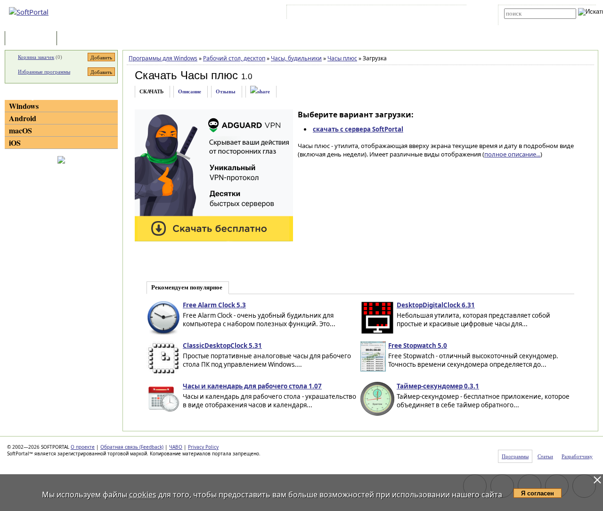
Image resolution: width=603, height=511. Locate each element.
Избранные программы (44, 71)
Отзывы (226, 91)
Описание (189, 91)
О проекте (83, 447)
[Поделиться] (260, 92)
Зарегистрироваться (370, 13)
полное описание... (512, 154)
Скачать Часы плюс (186, 75)
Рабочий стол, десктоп (234, 58)
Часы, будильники (296, 58)
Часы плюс (342, 58)
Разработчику (577, 456)
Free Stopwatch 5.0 (417, 345)
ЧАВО (175, 447)
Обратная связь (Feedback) (131, 447)
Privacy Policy (203, 447)
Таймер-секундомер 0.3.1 (438, 386)
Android (22, 118)
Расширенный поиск (530, 22)
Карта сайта (419, 13)
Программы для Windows (163, 58)
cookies (142, 494)
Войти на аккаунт (317, 13)
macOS (20, 130)
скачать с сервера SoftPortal (358, 129)
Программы (33, 38)
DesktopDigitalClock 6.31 (436, 305)
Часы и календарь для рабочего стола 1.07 (252, 386)
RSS (447, 13)
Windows (24, 105)
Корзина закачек (36, 57)
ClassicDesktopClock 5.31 (222, 345)
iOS (15, 142)
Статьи (80, 38)
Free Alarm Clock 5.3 (214, 305)
